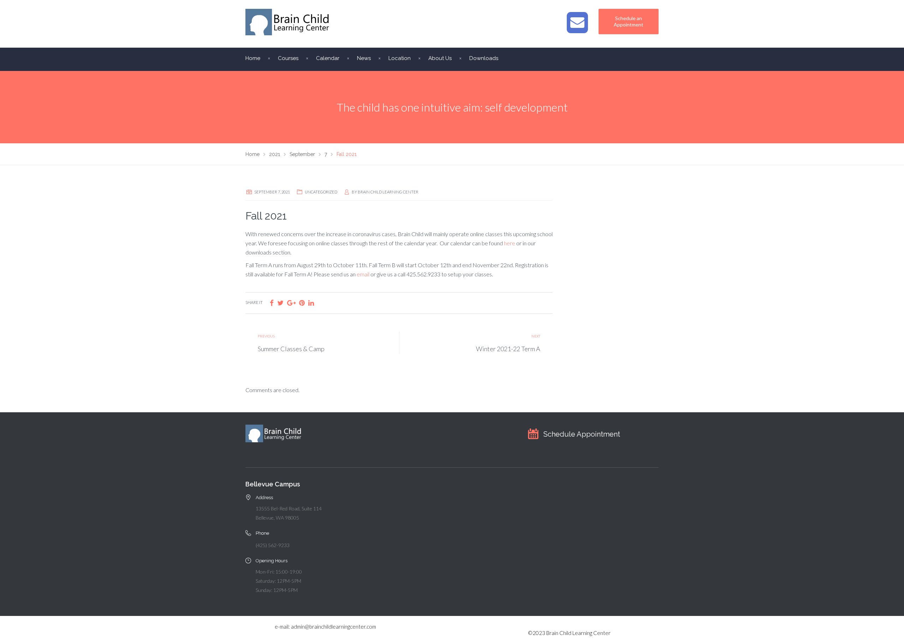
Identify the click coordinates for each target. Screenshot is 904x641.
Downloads (483, 58)
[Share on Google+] (291, 303)
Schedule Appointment (581, 434)
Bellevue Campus (272, 484)
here (510, 243)
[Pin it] (302, 303)
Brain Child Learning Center (388, 192)
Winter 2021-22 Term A (508, 349)
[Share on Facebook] (272, 303)
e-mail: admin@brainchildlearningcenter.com (325, 626)
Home (252, 58)
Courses (288, 58)
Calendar (327, 58)
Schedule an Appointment (628, 21)
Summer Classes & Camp (291, 349)
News (364, 58)
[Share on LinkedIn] (311, 303)
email (363, 274)
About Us (440, 58)
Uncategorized (321, 192)
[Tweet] (280, 303)
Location (399, 58)
